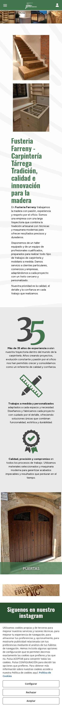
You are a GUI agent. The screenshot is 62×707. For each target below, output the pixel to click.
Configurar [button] (31, 683)
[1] (31, 590)
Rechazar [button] (31, 692)
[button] (31, 5)
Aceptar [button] (31, 700)
